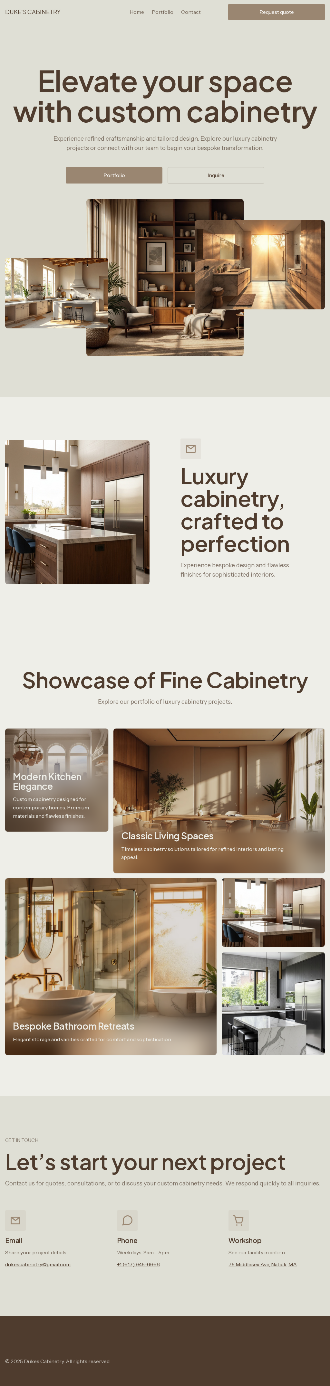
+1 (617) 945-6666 (138, 1264)
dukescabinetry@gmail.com (38, 1264)
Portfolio (114, 175)
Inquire (216, 175)
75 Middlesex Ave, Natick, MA (262, 1264)
